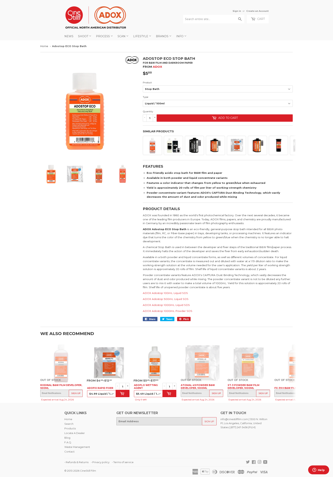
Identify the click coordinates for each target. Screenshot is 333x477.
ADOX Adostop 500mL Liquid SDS (165, 299)
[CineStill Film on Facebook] (254, 462)
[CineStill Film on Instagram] (260, 462)
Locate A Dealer (74, 433)
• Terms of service (123, 462)
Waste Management (77, 446)
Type (145, 96)
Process (103, 36)
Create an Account (257, 11)
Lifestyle (141, 36)
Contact (69, 451)
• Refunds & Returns (76, 462)
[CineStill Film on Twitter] (248, 462)
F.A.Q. (68, 442)
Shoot (83, 36)
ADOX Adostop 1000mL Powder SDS (167, 310)
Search (68, 423)
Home (44, 46)
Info (180, 36)
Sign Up (75, 393)
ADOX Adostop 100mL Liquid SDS (165, 293)
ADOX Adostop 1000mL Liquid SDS (166, 304)
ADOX (157, 66)
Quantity (148, 111)
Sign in (237, 11)
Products (70, 428)
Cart (260, 19)
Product (147, 82)
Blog (67, 437)
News (68, 36)
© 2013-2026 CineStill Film (80, 470)
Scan (122, 36)
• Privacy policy (100, 462)
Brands (162, 36)
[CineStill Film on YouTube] (265, 462)
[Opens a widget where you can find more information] (318, 470)
